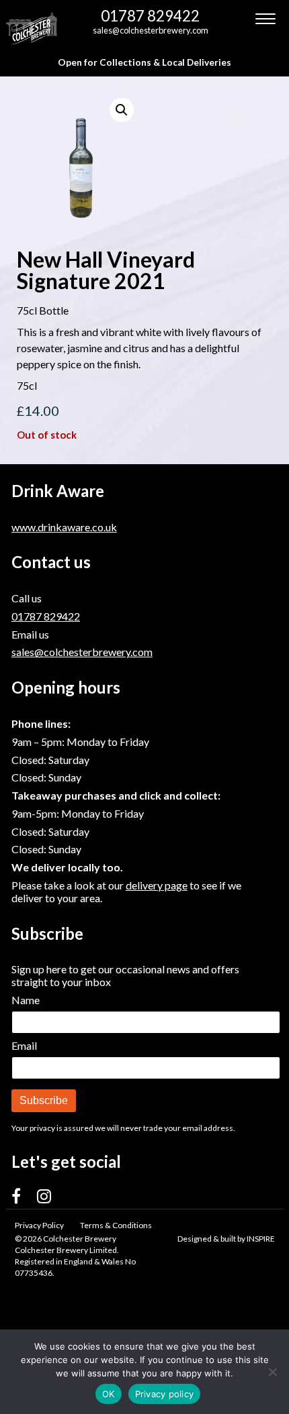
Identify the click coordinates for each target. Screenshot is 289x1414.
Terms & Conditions (116, 1225)
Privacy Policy (39, 1225)
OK (108, 1394)
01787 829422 (150, 16)
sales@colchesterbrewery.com (150, 30)
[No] (272, 1371)
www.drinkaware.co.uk (64, 527)
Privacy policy (164, 1394)
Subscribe (43, 1100)
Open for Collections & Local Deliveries (144, 62)
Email (24, 1045)
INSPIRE (261, 1239)
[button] (122, 110)
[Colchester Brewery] (33, 27)
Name (25, 999)
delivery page (157, 885)
